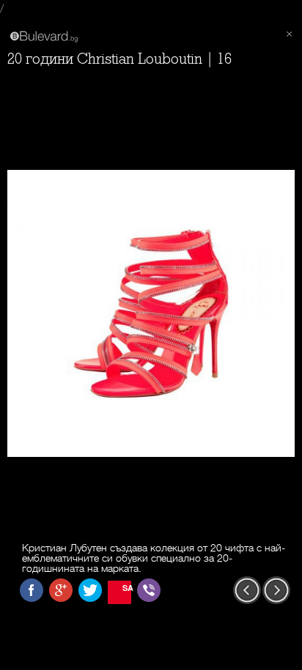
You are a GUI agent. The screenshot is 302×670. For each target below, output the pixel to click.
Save (126, 587)
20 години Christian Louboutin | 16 (119, 59)
